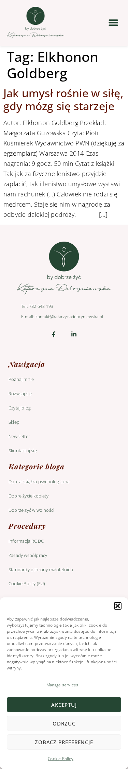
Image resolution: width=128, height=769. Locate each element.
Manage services (62, 685)
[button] (117, 605)
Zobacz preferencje (64, 742)
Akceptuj (64, 704)
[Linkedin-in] (74, 334)
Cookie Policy (60, 759)
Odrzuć (64, 723)
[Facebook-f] (54, 334)
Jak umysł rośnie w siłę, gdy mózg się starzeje (63, 99)
